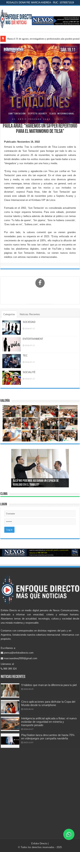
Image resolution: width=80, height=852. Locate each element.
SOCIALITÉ (29, 372)
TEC (25, 355)
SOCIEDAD (29, 322)
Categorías (9, 314)
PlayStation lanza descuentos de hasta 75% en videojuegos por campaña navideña (47, 736)
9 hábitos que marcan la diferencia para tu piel (49, 685)
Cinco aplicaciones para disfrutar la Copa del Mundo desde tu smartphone (48, 703)
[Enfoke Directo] (16, 18)
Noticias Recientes (30, 314)
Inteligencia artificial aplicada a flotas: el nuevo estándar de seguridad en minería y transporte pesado (49, 722)
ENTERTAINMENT (33, 338)
